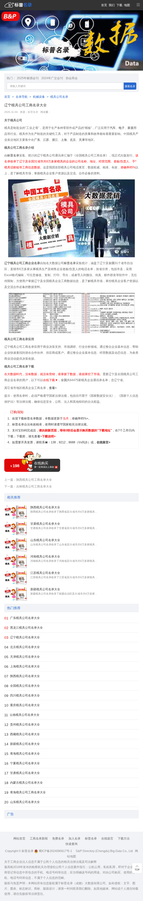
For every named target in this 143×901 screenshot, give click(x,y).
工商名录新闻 (39, 838)
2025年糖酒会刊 (28, 78)
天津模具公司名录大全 (22, 657)
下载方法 (124, 838)
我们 (112, 5)
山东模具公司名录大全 (45, 540)
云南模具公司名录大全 (21, 715)
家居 (131, 127)
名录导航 (22, 96)
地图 (127, 5)
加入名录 (74, 838)
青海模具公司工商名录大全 (25, 792)
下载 (119, 5)
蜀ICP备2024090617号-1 (55, 851)
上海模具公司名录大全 (22, 667)
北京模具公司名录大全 (22, 647)
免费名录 (58, 838)
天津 (82, 139)
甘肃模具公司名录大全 (45, 523)
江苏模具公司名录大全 (45, 572)
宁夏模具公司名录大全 (22, 763)
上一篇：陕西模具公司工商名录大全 (28, 479)
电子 (122, 127)
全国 (112, 263)
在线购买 (44, 464)
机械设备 (39, 96)
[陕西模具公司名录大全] (15, 512)
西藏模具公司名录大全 (22, 734)
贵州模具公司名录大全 (22, 725)
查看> (53, 387)
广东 (37, 139)
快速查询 (71, 843)
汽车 (113, 127)
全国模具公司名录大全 (22, 686)
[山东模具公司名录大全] (15, 545)
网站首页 (19, 838)
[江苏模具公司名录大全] (15, 577)
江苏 (46, 139)
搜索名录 (130, 86)
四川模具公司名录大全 (22, 696)
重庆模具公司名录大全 (22, 705)
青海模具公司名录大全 (22, 754)
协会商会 (72, 78)
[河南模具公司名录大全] (15, 561)
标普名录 (33, 112)
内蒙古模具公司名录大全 (23, 783)
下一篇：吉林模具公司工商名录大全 (28, 486)
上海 (64, 139)
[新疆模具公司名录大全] (15, 594)
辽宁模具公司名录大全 (22, 637)
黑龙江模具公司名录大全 (23, 628)
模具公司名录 (59, 96)
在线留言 (107, 838)
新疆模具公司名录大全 (45, 589)
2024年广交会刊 (52, 78)
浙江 (55, 139)
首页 (104, 5)
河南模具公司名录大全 (45, 556)
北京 (73, 139)
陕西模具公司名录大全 (45, 507)
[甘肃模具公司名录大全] (15, 528)
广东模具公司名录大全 (22, 618)
